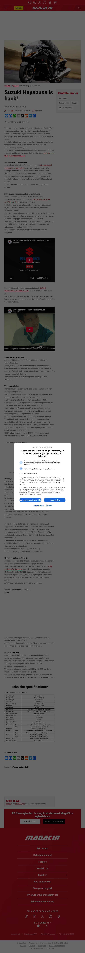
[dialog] (42, 476)
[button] (42, 473)
